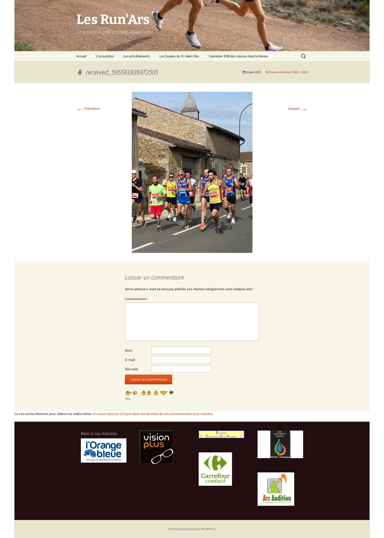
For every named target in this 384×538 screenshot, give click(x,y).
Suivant (298, 108)
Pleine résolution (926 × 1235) (288, 72)
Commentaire (136, 298)
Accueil (81, 56)
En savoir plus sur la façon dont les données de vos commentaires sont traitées (153, 413)
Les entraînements (136, 56)
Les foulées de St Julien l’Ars (179, 56)
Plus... (128, 398)
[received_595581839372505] (192, 172)
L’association (105, 56)
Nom (128, 350)
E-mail (130, 359)
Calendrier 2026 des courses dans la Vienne (238, 56)
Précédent (88, 108)
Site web (131, 369)
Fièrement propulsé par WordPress (192, 529)
